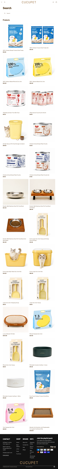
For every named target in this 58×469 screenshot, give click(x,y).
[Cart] (56, 2)
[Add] (53, 44)
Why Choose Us (32, 452)
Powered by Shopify (13, 466)
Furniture (18, 453)
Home (17, 442)
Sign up (53, 447)
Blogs (24, 449)
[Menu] (1, 2)
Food (17, 451)
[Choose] (26, 47)
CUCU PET (7, 466)
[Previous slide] (5, 36)
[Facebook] (54, 467)
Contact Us (25, 444)
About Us (25, 442)
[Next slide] (26, 36)
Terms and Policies (29, 466)
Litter (17, 449)
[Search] (4, 2)
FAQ (24, 447)
